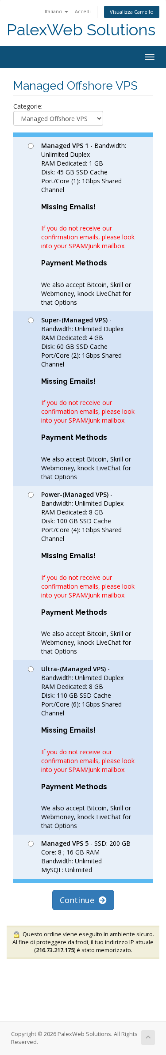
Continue (79, 900)
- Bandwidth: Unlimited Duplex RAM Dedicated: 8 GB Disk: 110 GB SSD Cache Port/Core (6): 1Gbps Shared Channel (88, 747)
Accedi (83, 11)
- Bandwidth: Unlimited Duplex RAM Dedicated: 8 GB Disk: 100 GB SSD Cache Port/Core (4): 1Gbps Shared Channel (88, 572)
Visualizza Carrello (132, 11)
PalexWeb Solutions (81, 29)
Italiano (54, 11)
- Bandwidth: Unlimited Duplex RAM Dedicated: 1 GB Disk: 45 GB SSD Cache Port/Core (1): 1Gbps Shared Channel (88, 223)
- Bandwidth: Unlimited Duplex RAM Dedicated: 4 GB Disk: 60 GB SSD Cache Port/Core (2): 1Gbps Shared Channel (88, 398)
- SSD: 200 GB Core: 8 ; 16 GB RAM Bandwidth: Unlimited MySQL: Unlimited (86, 856)
